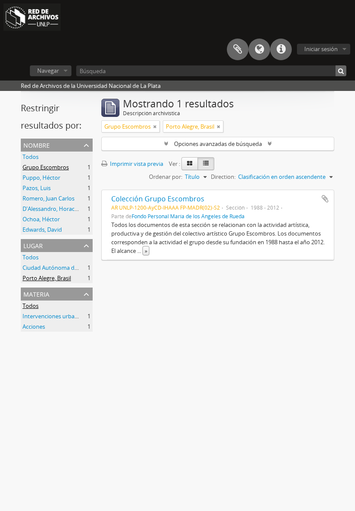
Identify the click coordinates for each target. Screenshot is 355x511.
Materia (36, 293)
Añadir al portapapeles (325, 198)
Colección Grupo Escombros (157, 199)
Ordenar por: (165, 177)
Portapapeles (237, 49)
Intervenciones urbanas (53, 316)
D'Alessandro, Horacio (51, 209)
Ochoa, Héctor (41, 219)
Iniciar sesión (321, 49)
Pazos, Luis (37, 188)
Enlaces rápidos (281, 49)
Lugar (33, 245)
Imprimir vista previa (136, 164)
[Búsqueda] (341, 70)
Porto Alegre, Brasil (47, 278)
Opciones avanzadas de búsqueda (218, 144)
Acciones (34, 326)
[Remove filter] (155, 126)
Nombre (36, 144)
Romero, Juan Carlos (48, 198)
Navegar (48, 70)
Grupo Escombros (46, 167)
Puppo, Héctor (41, 177)
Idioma (259, 49)
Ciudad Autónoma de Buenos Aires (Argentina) (82, 268)
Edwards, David (42, 229)
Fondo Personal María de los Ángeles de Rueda (188, 216)
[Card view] (189, 163)
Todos (31, 157)
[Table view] (205, 163)
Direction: (223, 177)
